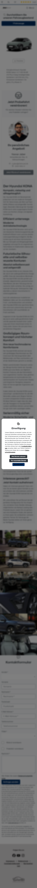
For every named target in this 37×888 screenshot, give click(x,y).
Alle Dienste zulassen (18, 456)
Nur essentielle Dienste (18, 460)
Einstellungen (18, 464)
